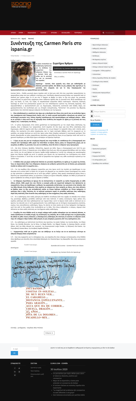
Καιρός (95, 89)
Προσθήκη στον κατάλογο (101, 163)
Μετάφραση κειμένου (99, 59)
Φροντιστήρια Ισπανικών (100, 45)
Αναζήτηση (96, 100)
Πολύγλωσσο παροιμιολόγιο (101, 93)
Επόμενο (48, 333)
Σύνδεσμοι (96, 85)
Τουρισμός (78, 33)
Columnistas (96, 74)
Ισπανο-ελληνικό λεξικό (100, 63)
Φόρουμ (95, 145)
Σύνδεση (96, 125)
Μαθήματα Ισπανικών (99, 52)
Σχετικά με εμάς (36, 367)
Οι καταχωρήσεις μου (99, 160)
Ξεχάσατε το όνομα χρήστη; (98, 132)
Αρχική (13, 33)
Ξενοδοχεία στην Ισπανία (100, 82)
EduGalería (66, 33)
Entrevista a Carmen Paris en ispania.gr (67, 72)
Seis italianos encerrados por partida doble (69, 395)
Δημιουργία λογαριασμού (98, 130)
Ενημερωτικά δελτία (99, 156)
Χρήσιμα (54, 33)
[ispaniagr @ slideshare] (15, 375)
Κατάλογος (96, 56)
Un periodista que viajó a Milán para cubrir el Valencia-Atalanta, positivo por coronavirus (68, 376)
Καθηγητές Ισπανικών (99, 48)
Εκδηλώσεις (32, 33)
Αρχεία (95, 96)
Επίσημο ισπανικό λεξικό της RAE (103, 67)
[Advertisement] (88, 15)
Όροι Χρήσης (35, 371)
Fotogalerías (96, 152)
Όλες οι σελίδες (59, 77)
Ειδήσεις (43, 33)
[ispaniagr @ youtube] (19, 371)
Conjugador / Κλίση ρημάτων (102, 70)
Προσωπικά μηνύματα (99, 149)
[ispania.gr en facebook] (15, 368)
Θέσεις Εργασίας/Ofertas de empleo (104, 78)
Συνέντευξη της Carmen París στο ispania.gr (69, 68)
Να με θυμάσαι (95, 120)
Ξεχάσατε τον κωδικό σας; (98, 134)
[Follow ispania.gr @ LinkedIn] (15, 371)
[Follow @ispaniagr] (19, 368)
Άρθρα (21, 33)
